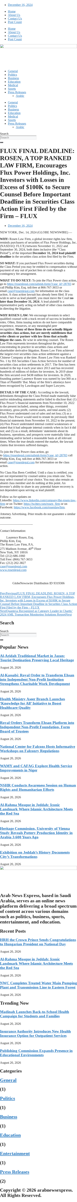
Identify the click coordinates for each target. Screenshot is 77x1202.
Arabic (20, 95)
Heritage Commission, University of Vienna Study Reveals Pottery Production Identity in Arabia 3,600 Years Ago (36, 832)
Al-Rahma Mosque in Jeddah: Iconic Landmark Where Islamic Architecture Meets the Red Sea (36, 809)
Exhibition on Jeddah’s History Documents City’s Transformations (35, 854)
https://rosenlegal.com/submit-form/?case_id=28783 (39, 284)
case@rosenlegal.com (21, 291)
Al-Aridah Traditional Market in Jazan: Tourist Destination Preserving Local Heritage (37, 658)
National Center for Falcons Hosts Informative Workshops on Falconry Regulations (37, 748)
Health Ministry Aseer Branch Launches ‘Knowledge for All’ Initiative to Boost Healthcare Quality (32, 703)
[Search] (1, 142)
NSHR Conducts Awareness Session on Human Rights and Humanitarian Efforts (38, 787)
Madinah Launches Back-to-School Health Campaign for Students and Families (34, 1014)
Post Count (15, 22)
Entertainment (15, 1153)
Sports (12, 88)
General (13, 71)
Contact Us (15, 18)
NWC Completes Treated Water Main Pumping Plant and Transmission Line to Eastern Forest (38, 985)
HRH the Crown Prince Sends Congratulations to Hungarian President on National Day (38, 942)
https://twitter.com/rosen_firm (42, 503)
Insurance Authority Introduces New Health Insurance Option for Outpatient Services (35, 1033)
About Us (14, 15)
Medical (13, 85)
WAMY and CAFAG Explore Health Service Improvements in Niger (36, 768)
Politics (12, 74)
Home (12, 11)
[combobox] (18, 138)
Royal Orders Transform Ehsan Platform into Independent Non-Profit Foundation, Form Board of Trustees (37, 727)
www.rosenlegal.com (13, 570)
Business (13, 78)
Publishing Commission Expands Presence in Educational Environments (36, 1053)
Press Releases (17, 92)
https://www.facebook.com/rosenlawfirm (39, 507)
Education (14, 81)
